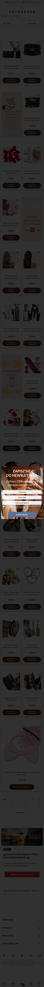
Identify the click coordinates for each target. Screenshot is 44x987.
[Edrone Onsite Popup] (22, 493)
